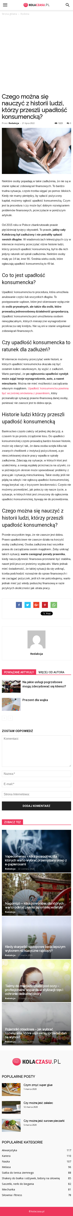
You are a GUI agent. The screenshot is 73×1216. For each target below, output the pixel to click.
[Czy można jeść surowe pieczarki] (11, 1125)
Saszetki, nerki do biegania (18, 1184)
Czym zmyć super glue (38, 1084)
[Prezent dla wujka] (11, 704)
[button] (68, 5)
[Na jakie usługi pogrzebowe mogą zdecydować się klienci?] (11, 686)
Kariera (6, 1156)
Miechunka (8, 1189)
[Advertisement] (36, 54)
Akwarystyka (9, 1150)
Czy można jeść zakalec (38, 1102)
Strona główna (9, 13)
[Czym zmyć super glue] (11, 1089)
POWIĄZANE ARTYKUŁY (19, 672)
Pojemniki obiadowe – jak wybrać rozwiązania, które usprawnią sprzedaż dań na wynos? (36, 1033)
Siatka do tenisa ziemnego (18, 1172)
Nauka (6, 1161)
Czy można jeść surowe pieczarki (44, 1120)
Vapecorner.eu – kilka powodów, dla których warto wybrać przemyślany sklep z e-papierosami (36, 860)
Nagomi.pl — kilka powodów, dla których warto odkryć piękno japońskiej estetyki (34, 905)
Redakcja (14, 123)
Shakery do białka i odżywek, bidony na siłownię (31, 1178)
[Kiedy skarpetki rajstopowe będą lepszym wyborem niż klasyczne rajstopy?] (36, 937)
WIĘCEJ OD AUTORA (51, 672)
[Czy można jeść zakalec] (11, 1107)
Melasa (6, 1167)
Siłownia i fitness (12, 1195)
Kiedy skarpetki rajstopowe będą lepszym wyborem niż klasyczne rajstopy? (35, 948)
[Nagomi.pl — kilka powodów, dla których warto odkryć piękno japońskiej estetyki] (36, 894)
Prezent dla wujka (35, 700)
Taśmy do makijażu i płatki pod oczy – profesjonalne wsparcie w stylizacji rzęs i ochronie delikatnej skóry (34, 990)
